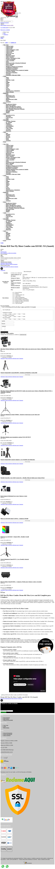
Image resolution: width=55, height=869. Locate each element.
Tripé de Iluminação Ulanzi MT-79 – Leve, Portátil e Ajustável (15, 559)
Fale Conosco (6, 718)
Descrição (3, 698)
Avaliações (3, 270)
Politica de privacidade (8, 720)
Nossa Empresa (6, 717)
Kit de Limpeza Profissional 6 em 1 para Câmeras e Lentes (14, 496)
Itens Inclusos (14, 698)
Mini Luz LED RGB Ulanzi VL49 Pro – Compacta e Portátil (14, 518)
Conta (2, 242)
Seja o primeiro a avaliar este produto (8, 253)
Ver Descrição (4, 251)
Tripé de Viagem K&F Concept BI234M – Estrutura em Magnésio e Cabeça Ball (19, 372)
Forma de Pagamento (7, 733)
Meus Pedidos (6, 727)
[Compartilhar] (2, 268)
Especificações (8, 698)
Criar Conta (5, 725)
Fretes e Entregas (6, 735)
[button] (6, 261)
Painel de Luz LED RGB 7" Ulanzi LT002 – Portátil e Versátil (15, 536)
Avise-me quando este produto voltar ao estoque (11, 257)
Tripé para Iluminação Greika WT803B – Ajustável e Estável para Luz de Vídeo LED (20, 414)
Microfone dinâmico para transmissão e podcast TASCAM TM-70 (16, 437)
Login (4, 726)
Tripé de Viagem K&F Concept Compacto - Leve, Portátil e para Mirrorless (18, 459)
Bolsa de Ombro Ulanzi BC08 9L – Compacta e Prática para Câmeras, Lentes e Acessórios (21, 581)
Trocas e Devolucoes (7, 734)
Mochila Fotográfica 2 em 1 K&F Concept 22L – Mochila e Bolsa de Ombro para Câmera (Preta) (23, 477)
